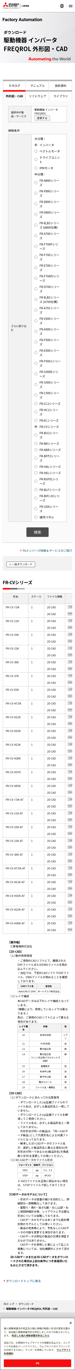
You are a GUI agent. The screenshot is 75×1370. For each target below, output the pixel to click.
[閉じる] (71, 1323)
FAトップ (9, 1304)
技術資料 (60, 85)
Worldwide (62, 6)
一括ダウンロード (22, 564)
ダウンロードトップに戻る (23, 1281)
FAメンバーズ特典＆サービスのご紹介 (47, 550)
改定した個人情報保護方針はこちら (31, 1335)
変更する (42, 118)
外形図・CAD (14, 96)
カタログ (14, 85)
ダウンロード (26, 1304)
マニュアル (37, 85)
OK (37, 1363)
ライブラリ (60, 96)
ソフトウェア (37, 96)
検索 (37, 532)
